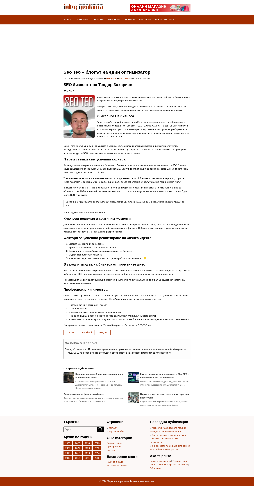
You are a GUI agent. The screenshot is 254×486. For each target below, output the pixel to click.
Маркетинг (83, 19)
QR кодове (155, 468)
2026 (67, 443)
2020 (87, 448)
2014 (97, 453)
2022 (67, 448)
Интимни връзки (167, 464)
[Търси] (100, 429)
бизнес (128, 78)
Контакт (113, 428)
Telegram (103, 332)
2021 (77, 448)
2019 (97, 448)
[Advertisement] (127, 44)
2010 (97, 458)
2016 (87, 453)
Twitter (70, 332)
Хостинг (111, 450)
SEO (121, 78)
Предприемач (114, 446)
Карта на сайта (116, 431)
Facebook (87, 332)
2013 (67, 458)
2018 (67, 453)
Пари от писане (115, 462)
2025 (77, 443)
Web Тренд (114, 19)
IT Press (130, 19)
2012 (77, 458)
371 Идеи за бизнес (117, 465)
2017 (77, 453)
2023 (97, 443)
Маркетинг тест (164, 19)
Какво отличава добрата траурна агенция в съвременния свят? (99, 376)
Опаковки (183, 464)
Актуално (145, 19)
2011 (87, 458)
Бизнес (68, 19)
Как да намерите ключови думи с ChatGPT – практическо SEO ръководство (164, 376)
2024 (87, 443)
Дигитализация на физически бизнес (84, 394)
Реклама (99, 19)
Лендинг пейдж (114, 443)
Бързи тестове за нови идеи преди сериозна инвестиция (164, 396)
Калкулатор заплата (160, 461)
